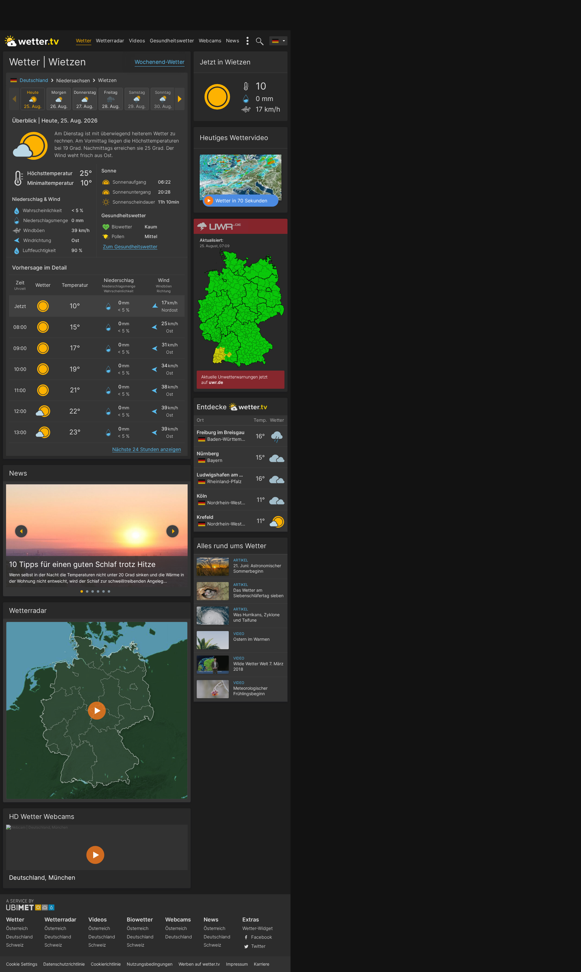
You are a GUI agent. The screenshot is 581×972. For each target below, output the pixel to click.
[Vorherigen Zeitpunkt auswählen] (14, 99)
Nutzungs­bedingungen (149, 964)
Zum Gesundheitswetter (130, 247)
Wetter (84, 41)
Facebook (261, 937)
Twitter (257, 946)
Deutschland (35, 80)
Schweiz (15, 945)
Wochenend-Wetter (160, 62)
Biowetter (140, 919)
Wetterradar (110, 41)
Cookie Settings (21, 964)
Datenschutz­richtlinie (64, 964)
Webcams (210, 41)
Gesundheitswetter (172, 41)
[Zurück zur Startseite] (32, 40)
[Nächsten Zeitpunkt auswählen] (179, 99)
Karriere (261, 964)
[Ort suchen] (258, 40)
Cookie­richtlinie (106, 964)
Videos (137, 41)
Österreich (17, 928)
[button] (172, 531)
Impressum (237, 964)
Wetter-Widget (257, 928)
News (232, 41)
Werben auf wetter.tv (199, 964)
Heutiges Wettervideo (234, 138)
